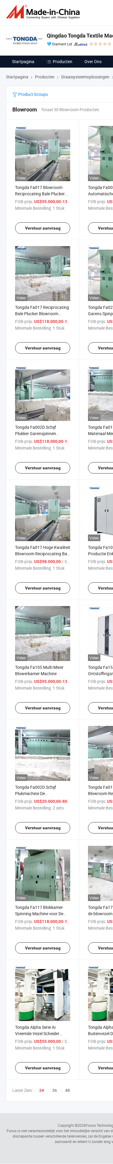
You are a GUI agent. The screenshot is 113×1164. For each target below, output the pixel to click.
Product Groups (32, 94)
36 (54, 1090)
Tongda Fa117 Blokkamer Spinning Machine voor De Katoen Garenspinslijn (39, 913)
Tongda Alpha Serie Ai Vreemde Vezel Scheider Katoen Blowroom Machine (40, 1033)
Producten (62, 61)
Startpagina (23, 61)
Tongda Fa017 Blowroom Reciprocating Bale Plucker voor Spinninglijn (40, 193)
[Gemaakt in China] (44, 12)
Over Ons (93, 61)
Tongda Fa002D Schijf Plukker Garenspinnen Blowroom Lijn (35, 433)
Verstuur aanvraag (43, 228)
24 (41, 1090)
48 (67, 1090)
